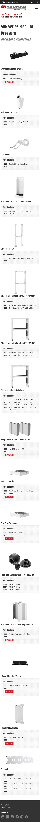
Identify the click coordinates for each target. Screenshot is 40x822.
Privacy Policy (5, 805)
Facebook (7, 818)
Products (9, 14)
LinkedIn (2, 818)
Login (32, 2)
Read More (9, 82)
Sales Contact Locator (11, 2)
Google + (26, 818)
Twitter (17, 818)
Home (3, 14)
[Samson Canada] (13, 7)
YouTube (12, 818)
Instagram (21, 818)
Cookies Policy (6, 807)
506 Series (17, 14)
